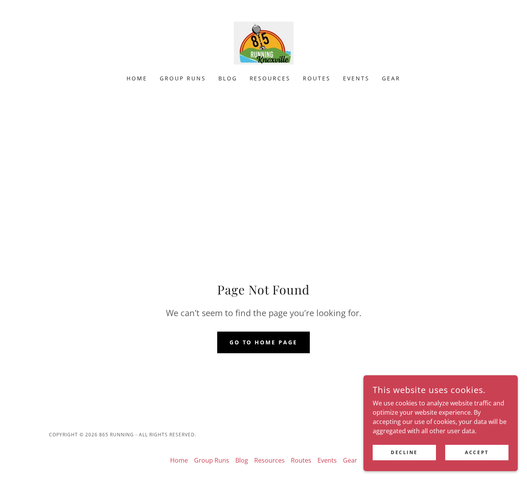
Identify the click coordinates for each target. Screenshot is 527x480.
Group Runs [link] (183, 78)
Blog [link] (227, 78)
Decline (404, 452)
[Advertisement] (263, 163)
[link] (263, 42)
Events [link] (356, 78)
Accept (476, 452)
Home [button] (179, 460)
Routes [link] (317, 78)
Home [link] (137, 78)
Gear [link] (391, 78)
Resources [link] (270, 78)
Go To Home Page (264, 342)
